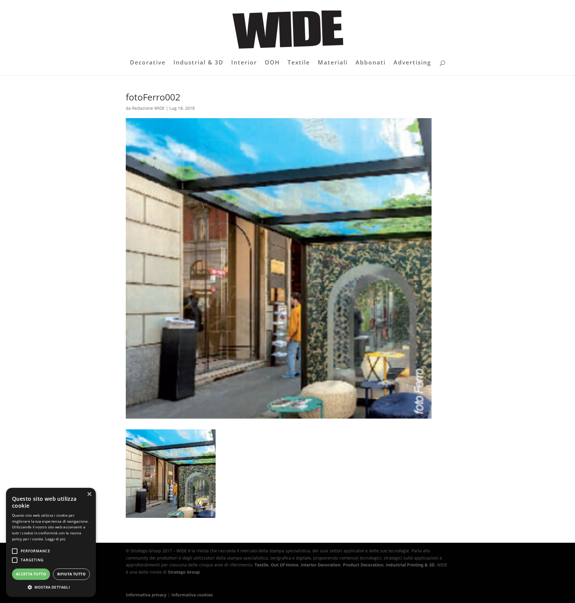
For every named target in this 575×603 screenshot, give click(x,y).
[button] (51, 587)
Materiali (333, 63)
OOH (272, 63)
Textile (299, 63)
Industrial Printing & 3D (410, 565)
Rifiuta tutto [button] (71, 574)
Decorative (148, 63)
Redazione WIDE (148, 108)
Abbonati (370, 63)
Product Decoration (363, 565)
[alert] (51, 542)
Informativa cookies (192, 595)
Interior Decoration (321, 565)
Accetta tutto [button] (31, 574)
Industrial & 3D (198, 63)
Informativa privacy (146, 595)
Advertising (412, 63)
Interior (244, 63)
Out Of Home (284, 565)
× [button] (89, 494)
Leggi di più (55, 539)
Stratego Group (184, 572)
